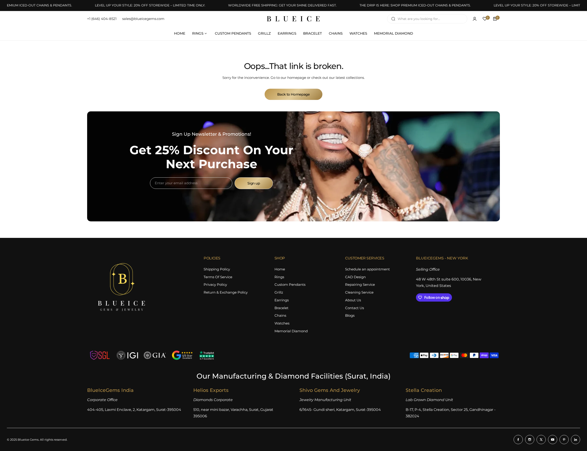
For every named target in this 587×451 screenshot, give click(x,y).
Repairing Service (360, 284)
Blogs (349, 315)
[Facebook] (518, 439)
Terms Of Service (218, 277)
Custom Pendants (289, 284)
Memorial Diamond (291, 331)
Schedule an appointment (367, 269)
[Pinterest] (564, 439)
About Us (353, 300)
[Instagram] (529, 439)
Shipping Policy (217, 269)
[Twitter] (541, 439)
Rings (279, 277)
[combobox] (427, 18)
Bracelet (281, 308)
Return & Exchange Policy (226, 292)
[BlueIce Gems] (293, 19)
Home (279, 269)
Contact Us (354, 308)
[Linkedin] (575, 439)
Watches (281, 323)
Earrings (281, 300)
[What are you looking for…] (393, 18)
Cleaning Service (359, 292)
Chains (280, 315)
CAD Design (355, 277)
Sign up (253, 183)
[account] (475, 19)
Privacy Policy (215, 284)
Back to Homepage (293, 94)
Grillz (278, 292)
